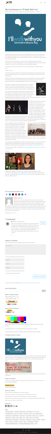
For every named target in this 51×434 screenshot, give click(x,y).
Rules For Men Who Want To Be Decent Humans (19, 392)
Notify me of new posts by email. (13, 273)
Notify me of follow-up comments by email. (16, 270)
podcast (34, 419)
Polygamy (38, 419)
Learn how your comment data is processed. (31, 282)
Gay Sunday (25, 11)
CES (34, 411)
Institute (33, 415)
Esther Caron (9, 11)
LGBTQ (20, 417)
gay (33, 413)
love (24, 417)
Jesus (37, 415)
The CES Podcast (30, 421)
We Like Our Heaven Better (16, 400)
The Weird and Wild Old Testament (12, 423)
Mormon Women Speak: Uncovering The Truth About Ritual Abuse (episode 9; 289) (27, 398)
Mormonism (36, 417)
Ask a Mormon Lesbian (9, 411)
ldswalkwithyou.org (20, 171)
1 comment (37, 11)
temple (25, 421)
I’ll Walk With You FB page (23, 174)
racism (7, 421)
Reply (43, 223)
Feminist (30, 413)
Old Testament (22, 419)
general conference (39, 413)
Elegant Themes (22, 432)
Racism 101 (11, 421)
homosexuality (28, 415)
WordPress (34, 432)
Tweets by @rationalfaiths (10, 387)
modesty (27, 417)
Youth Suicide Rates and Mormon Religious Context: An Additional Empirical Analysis (22, 331)
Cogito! (6, 373)
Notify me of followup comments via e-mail (15, 256)
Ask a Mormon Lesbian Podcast (20, 411)
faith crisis (21, 413)
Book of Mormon (30, 411)
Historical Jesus (22, 415)
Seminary (21, 421)
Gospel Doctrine (8, 415)
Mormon (31, 417)
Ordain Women (28, 419)
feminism (26, 413)
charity (37, 411)
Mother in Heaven (9, 419)
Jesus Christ (42, 415)
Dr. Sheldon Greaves (9, 413)
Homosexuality (31, 11)
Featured (20, 11)
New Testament (16, 419)
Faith (17, 413)
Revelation (16, 421)
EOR (14, 413)
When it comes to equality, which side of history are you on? (24, 394)
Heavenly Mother (15, 415)
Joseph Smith (8, 417)
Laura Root (13, 417)
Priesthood (43, 419)
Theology (36, 421)
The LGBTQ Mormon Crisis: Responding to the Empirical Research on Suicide (21, 328)
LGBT (45, 355)
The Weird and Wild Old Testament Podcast (26, 423)
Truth (36, 423)
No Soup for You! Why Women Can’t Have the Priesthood (24, 396)
